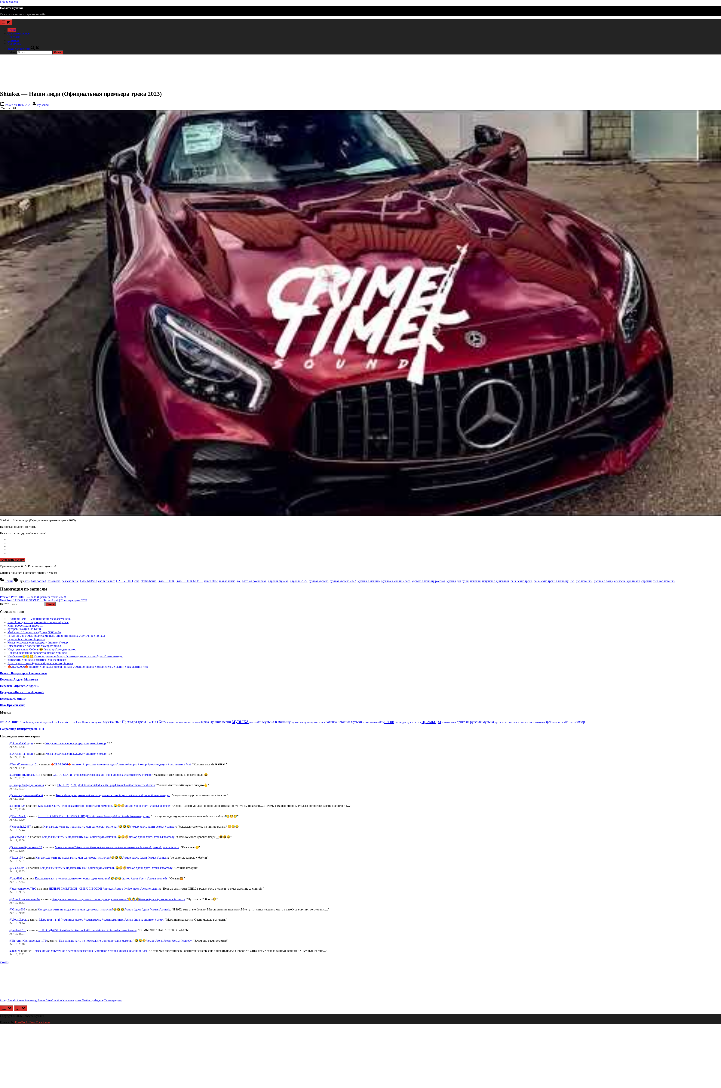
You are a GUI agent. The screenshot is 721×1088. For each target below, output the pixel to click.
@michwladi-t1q (19, 836)
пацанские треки (521, 581)
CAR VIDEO (124, 581)
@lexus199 (16, 857)
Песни (12, 30)
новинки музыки (350, 722)
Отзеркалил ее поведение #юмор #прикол (34, 645)
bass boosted (38, 581)
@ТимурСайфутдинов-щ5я (26, 785)
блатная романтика (254, 581)
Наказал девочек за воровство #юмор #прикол (37, 652)
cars (136, 581)
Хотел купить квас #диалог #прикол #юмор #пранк (40, 663)
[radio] (364, 539)
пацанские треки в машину (551, 581)
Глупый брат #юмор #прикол (26, 639)
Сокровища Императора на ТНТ (22, 728)
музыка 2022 (255, 722)
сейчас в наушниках (627, 581)
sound (43, 105)
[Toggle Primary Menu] (6, 22)
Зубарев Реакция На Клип (24, 629)
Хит (162, 722)
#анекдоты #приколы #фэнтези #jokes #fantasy (37, 659)
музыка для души (457, 581)
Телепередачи (113, 1000)
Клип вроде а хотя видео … (25, 625)
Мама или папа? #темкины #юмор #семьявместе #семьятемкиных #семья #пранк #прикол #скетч (117, 847)
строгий (646, 581)
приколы (463, 722)
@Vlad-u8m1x (18, 867)
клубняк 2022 (298, 581)
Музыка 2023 (112, 722)
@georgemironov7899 (22, 888)
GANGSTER (166, 581)
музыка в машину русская (428, 581)
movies (4, 962)
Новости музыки (11, 8)
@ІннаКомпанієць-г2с (23, 764)
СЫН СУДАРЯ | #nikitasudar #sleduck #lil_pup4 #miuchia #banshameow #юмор (102, 774)
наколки (475, 581)
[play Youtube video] (360, 313)
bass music (54, 581)
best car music (70, 581)
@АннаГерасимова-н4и (24, 899)
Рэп (572, 581)
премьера (431, 721)
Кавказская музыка (92, 722)
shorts (28, 722)
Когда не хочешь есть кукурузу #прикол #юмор (38, 642)
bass (26, 581)
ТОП (155, 722)
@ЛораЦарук (18, 919)
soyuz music (36, 722)
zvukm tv (67, 722)
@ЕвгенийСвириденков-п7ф (28, 940)
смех (516, 722)
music (16, 722)
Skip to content (9, 1)
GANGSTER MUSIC (189, 581)
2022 (2, 722)
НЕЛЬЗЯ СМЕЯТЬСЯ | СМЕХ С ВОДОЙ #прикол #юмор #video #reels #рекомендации (94, 816)
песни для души (404, 722)
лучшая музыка (318, 581)
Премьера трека (134, 722)
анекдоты (170, 722)
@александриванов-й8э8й (26, 795)
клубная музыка (278, 581)
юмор (580, 722)
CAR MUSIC (88, 581)
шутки (573, 722)
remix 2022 (211, 581)
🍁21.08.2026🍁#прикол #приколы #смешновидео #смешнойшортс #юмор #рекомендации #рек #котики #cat (78, 666)
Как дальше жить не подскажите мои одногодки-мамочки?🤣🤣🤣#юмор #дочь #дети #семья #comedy (104, 805)
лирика (205, 722)
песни (389, 721)
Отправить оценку (13, 559)
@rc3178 (14, 950)
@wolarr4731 (17, 930)
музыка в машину (368, 581)
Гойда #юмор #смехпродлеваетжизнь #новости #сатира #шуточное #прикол (56, 635)
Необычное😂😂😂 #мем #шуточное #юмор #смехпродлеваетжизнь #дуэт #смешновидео (65, 656)
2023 (8, 722)
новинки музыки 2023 (373, 722)
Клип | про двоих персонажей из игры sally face (38, 622)
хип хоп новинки (664, 581)
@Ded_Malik (17, 816)
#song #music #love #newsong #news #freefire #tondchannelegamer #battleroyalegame (51, 1000)
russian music (227, 581)
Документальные (18, 33)
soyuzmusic (48, 722)
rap (23, 722)
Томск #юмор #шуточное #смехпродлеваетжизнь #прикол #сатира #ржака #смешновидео (113, 795)
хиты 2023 (563, 722)
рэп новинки (584, 581)
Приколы (13, 40)
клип (197, 722)
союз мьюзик (526, 722)
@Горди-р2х (17, 805)
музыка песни (317, 722)
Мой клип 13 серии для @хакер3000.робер (35, 632)
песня (417, 722)
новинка (331, 722)
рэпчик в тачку (603, 581)
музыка (240, 721)
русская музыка (482, 722)
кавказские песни (185, 722)
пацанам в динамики (495, 581)
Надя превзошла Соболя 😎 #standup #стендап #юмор (42, 649)
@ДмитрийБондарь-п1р (24, 774)
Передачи (14, 36)
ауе (239, 581)
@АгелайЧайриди (21, 743)
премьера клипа (449, 722)
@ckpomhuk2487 (20, 826)
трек (548, 722)
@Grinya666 (17, 909)
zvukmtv (76, 722)
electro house (148, 581)
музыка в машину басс (395, 581)
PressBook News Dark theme (32, 1022)
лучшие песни (220, 722)
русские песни (503, 722)
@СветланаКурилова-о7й (25, 847)
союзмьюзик (539, 722)
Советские (14, 43)
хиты (554, 722)
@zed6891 (15, 878)
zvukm (57, 722)
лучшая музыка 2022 (343, 581)
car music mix (106, 581)
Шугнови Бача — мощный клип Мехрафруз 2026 (39, 618)
